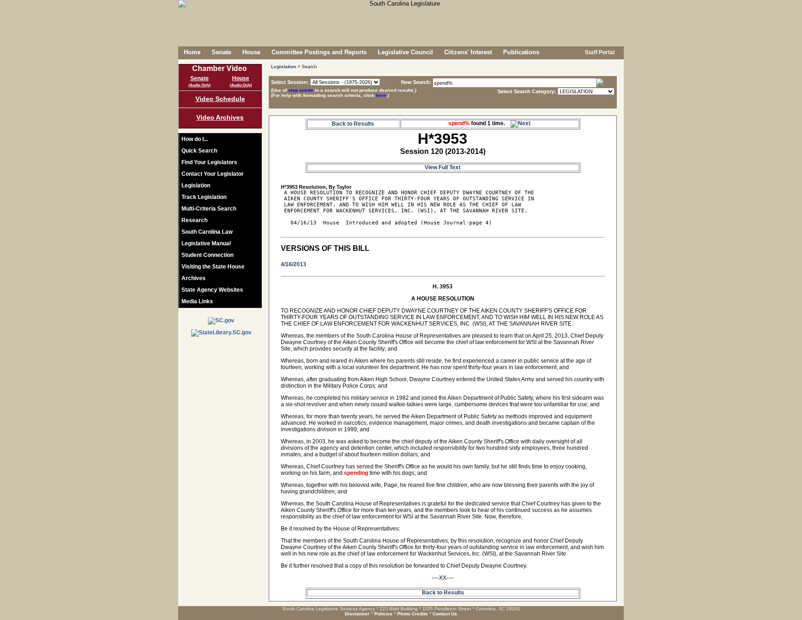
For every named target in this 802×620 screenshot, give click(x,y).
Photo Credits (412, 613)
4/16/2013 (293, 264)
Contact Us (445, 613)
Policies (383, 613)
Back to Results (353, 124)
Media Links (197, 301)
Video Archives (220, 117)
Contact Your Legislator (212, 174)
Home (192, 52)
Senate (221, 52)
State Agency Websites (212, 290)
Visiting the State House (213, 266)
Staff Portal (598, 52)
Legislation (195, 185)
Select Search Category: (527, 91)
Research (194, 220)
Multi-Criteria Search (208, 208)
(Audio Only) (199, 85)
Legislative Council (405, 52)
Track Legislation (203, 197)
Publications (521, 52)
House (251, 52)
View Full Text (442, 167)
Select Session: (290, 82)
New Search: (417, 82)
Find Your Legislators (209, 162)
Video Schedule (220, 98)
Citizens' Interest (468, 52)
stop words (300, 90)
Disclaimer (357, 613)
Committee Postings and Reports (319, 52)
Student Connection (207, 255)
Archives (193, 278)
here (381, 95)
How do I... (194, 139)
